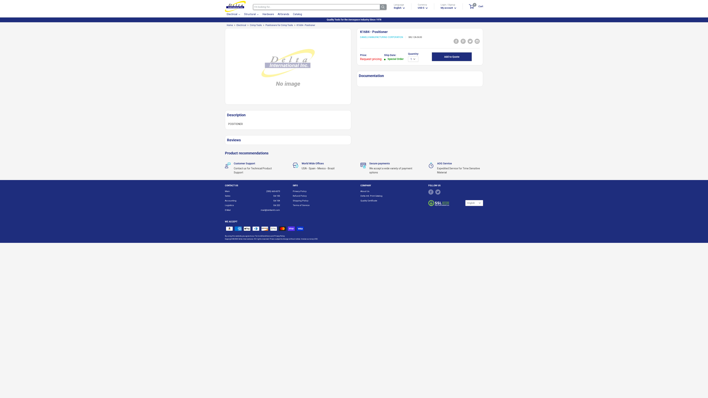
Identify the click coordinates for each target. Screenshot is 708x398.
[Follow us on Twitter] (437, 192)
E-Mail (228, 210)
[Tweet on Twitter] (470, 41)
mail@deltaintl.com (270, 210)
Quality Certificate (368, 201)
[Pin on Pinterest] (463, 41)
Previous (223, 68)
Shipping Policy (300, 201)
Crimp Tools (256, 25)
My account (447, 7)
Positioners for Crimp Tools (279, 25)
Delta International (245, 239)
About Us (364, 191)
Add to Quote (451, 56)
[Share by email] (477, 41)
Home (230, 25)
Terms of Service (301, 205)
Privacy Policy (299, 191)
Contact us (231, 185)
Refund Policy (300, 196)
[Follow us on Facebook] (430, 192)
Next (353, 68)
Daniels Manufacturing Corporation (381, 37)
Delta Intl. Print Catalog (371, 196)
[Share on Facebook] (456, 41)
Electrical (241, 25)
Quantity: (413, 53)
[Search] (383, 7)
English (471, 203)
